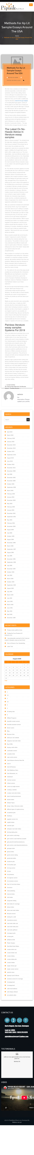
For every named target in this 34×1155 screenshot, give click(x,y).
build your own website (13, 737)
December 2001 (11, 513)
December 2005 (11, 477)
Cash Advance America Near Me (15, 760)
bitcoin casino (10, 727)
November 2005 (11, 480)
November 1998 (11, 542)
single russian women (12, 969)
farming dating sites (12, 832)
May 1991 (9, 611)
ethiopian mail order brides (14, 828)
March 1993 (10, 594)
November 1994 (11, 568)
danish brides (10, 799)
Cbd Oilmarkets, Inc (12, 773)
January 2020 (10, 441)
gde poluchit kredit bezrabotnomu (16, 842)
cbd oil (8, 763)
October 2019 (10, 451)
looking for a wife (11, 917)
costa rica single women (13, 786)
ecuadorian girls (11, 812)
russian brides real (12, 952)
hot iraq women (11, 868)
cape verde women (12, 757)
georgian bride (11, 848)
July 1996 (9, 555)
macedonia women (12, 920)
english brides (10, 822)
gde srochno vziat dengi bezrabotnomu (17, 845)
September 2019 (11, 454)
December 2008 (11, 471)
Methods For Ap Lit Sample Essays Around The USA (18, 38)
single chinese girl (11, 965)
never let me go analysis (21, 100)
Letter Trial (10, 646)
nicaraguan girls (11, 933)
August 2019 (10, 458)
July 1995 (9, 565)
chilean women (11, 783)
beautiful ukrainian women (14, 724)
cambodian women (12, 750)
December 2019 (11, 445)
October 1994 (10, 572)
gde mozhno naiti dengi (13, 835)
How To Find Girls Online (13, 884)
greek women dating (12, 855)
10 (7, 695)
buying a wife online (12, 747)
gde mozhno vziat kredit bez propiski (16, 838)
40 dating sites (11, 711)
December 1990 (11, 617)
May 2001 (9, 520)
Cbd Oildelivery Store (12, 770)
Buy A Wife (10, 744)
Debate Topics (11, 802)
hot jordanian (10, 874)
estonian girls (10, 825)
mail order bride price (12, 926)
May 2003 (9, 503)
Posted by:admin (13, 77)
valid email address (12, 988)
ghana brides (10, 851)
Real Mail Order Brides (13, 946)
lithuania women (11, 913)
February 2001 (11, 523)
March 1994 (10, 578)
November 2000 (11, 526)
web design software (12, 991)
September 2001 (11, 516)
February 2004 (11, 493)
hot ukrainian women (12, 881)
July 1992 (9, 598)
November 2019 (11, 448)
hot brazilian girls (11, 864)
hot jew (9, 871)
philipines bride (11, 939)
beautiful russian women (13, 721)
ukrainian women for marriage (15, 978)
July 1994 (9, 575)
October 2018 (10, 464)
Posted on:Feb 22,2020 (14, 80)
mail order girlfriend (12, 930)
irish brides (10, 897)
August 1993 (10, 588)
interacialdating (11, 890)
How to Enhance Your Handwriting (16, 643)
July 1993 (9, 591)
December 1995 (11, 559)
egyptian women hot (12, 819)
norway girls (10, 936)
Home (17, 36)
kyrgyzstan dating (11, 900)
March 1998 (10, 546)
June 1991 (10, 608)
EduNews (9, 815)
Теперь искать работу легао (14, 630)
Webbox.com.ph (17, 1122)
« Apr (5, 680)
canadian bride (11, 754)
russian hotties (10, 384)
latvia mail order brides (13, 910)
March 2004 (10, 490)
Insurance (9, 887)
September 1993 (11, 585)
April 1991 (9, 614)
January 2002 (10, 510)
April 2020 (9, 432)
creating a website (12, 789)
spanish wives (10, 972)
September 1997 (11, 549)
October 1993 (10, 581)
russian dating (10, 956)
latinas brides (10, 907)
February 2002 (11, 506)
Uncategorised (11, 982)
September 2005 (11, 487)
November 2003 (11, 500)
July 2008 (9, 474)
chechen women (11, 780)
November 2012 (11, 467)
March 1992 (10, 604)
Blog (8, 731)
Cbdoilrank (10, 776)
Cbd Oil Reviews (11, 767)
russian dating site (12, 959)
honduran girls (11, 861)
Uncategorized (11, 985)
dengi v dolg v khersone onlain (15, 806)
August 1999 (10, 539)
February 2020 (11, 438)
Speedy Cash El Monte (13, 975)
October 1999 (10, 536)
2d (7, 701)
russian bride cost (11, 949)
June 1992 (10, 601)
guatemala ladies (11, 858)
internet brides (11, 894)
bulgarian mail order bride (14, 740)
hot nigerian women (12, 877)
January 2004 (10, 497)
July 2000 (9, 533)
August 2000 (10, 529)
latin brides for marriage (13, 903)
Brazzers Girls (10, 734)
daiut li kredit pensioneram (14, 796)
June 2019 (10, 461)
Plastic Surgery (11, 943)
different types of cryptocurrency (15, 809)
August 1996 (10, 552)
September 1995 (11, 562)
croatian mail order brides (13, 793)
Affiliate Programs (11, 718)
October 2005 (10, 484)
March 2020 (10, 435)
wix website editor (11, 995)
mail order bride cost (12, 923)
